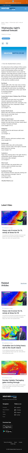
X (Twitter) (18, 410)
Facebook (18, 407)
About (15, 442)
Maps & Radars (6, 409)
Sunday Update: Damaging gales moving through (13, 381)
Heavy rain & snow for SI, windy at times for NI (12, 231)
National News (5, 38)
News (7, 22)
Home (2, 22)
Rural (4, 416)
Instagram (18, 412)
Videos (4, 414)
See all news (24, 283)
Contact (20, 442)
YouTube (18, 415)
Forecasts (5, 407)
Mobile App (13, 444)
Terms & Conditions (8, 442)
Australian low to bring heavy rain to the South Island (14, 347)
